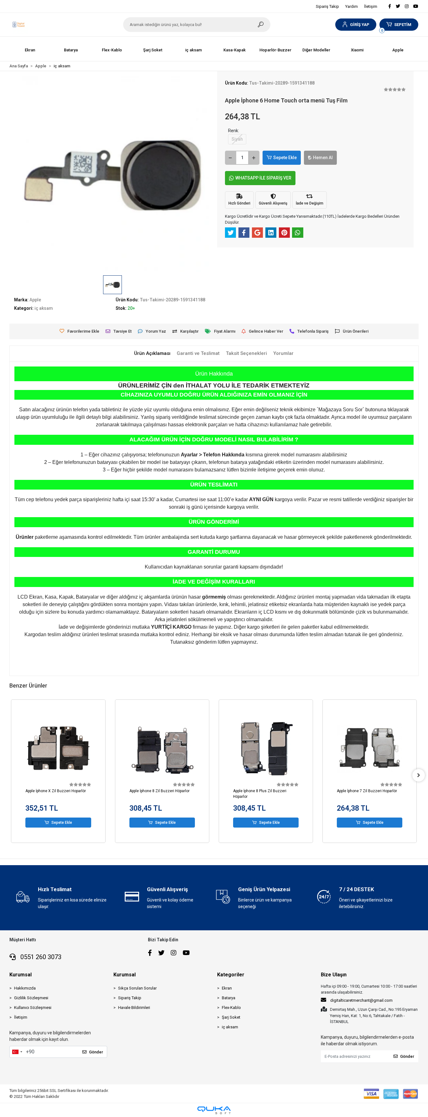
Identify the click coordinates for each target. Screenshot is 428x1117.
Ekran (227, 988)
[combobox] (17, 1051)
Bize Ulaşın (334, 975)
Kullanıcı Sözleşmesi (32, 1007)
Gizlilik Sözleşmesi (31, 997)
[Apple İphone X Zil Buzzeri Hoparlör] (58, 748)
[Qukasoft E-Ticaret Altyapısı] (214, 1110)
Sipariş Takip (327, 6)
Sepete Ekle (285, 157)
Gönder (96, 1052)
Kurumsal (20, 975)
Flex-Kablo (231, 1007)
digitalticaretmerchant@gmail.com (361, 1000)
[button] (355, 25)
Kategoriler (230, 975)
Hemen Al (323, 157)
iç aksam (230, 1027)
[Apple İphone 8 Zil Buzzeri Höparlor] (162, 748)
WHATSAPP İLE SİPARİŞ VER (263, 177)
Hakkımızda (25, 988)
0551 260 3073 (40, 957)
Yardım (351, 6)
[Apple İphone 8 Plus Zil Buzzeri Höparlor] (266, 748)
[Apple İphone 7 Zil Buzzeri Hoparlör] (369, 748)
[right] (418, 775)
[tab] (152, 353)
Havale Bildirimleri (134, 1007)
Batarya (228, 997)
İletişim (370, 6)
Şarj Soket (231, 1017)
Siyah (237, 139)
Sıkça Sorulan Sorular (137, 988)
